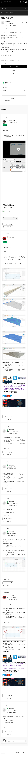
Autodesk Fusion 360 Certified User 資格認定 (14, 383)
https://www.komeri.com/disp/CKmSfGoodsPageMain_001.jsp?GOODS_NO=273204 (13, 50)
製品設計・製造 (8, 12)
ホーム (2, 12)
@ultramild (5, 130)
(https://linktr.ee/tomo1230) (10, 393)
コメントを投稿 (14, 66)
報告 (14, 73)
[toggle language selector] (20, 1)
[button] (26, 22)
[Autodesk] (7, 1)
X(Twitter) (5, 207)
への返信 (12, 431)
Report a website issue (19, 752)
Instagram (11, 207)
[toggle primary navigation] (2, 2)
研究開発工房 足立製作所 (9, 206)
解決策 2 (5, 90)
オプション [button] (23, 18)
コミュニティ (4, 8)
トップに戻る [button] (3, 752)
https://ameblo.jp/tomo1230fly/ (11, 391)
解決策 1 (5, 87)
